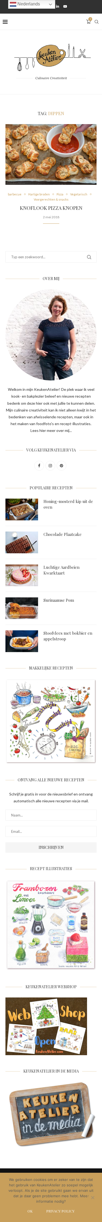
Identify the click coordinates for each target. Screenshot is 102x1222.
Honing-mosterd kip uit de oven (68, 504)
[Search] (96, 22)
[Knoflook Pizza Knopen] (51, 154)
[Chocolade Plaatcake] (21, 542)
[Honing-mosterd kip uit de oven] (21, 509)
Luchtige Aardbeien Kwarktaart (61, 570)
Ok (30, 1211)
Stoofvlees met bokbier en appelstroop (68, 635)
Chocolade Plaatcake (63, 534)
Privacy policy (60, 1211)
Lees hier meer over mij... (51, 430)
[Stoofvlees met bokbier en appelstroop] (21, 641)
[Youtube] (65, 6)
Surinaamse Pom (59, 600)
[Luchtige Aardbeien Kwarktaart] (21, 575)
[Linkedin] (57, 6)
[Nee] (92, 1198)
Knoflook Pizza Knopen (51, 208)
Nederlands (28, 4)
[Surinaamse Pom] (21, 608)
